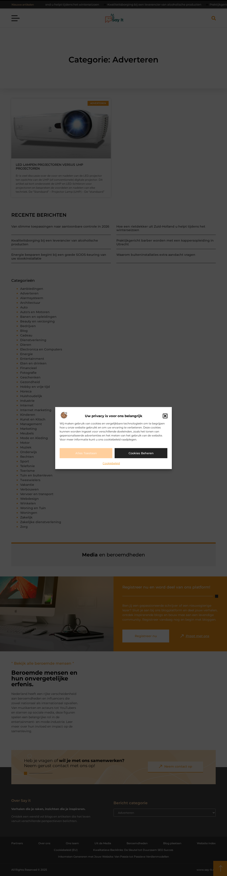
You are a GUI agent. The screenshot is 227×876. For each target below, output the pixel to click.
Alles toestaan (86, 453)
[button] (165, 416)
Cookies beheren (141, 453)
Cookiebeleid (111, 463)
